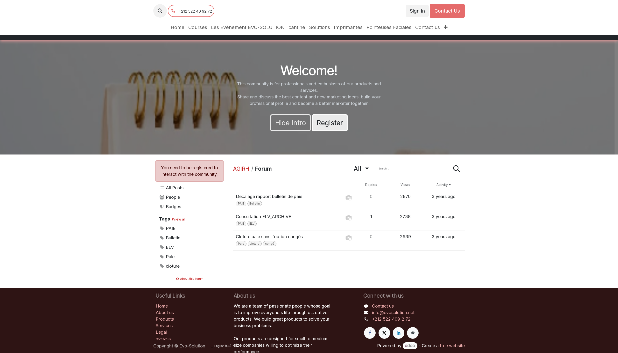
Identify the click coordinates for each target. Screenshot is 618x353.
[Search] (456, 168)
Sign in (417, 11)
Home (162, 306)
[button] (160, 11)
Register (330, 123)
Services (164, 325)
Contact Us (447, 11)
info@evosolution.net (393, 312)
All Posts (174, 187)
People (172, 197)
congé (269, 243)
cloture (172, 266)
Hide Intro (290, 123)
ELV (169, 247)
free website (452, 345)
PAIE (170, 228)
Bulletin (172, 237)
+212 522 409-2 (389, 319)
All (358, 169)
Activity (442, 185)
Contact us (383, 306)
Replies (371, 185)
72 (408, 319)
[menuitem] (177, 27)
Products (165, 319)
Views (405, 185)
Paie (170, 256)
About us (165, 312)
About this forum (191, 278)
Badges (173, 206)
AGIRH (241, 168)
